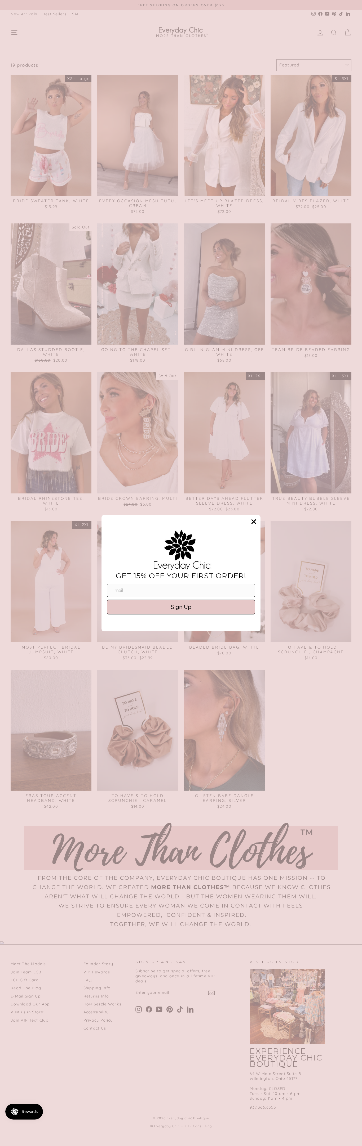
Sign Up (181, 607)
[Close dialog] (253, 521)
